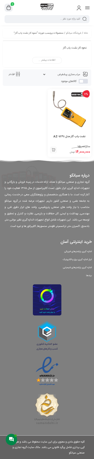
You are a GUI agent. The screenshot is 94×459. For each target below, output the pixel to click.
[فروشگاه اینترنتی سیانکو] (47, 7)
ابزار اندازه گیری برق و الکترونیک (77, 259)
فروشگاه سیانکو (73, 33)
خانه (86, 33)
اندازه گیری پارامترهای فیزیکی (78, 251)
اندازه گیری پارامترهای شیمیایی (77, 267)
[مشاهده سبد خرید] (8, 8)
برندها (89, 275)
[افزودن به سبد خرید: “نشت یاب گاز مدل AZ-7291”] (53, 150)
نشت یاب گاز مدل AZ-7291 (69, 136)
